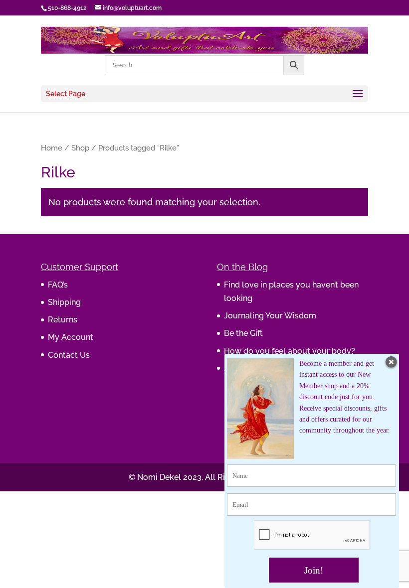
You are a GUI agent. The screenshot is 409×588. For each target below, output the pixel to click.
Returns (62, 319)
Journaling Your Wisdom (270, 315)
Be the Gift (243, 333)
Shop (80, 148)
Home (51, 148)
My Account (70, 337)
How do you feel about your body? (289, 351)
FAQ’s (58, 285)
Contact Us (69, 355)
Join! (313, 570)
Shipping (64, 302)
